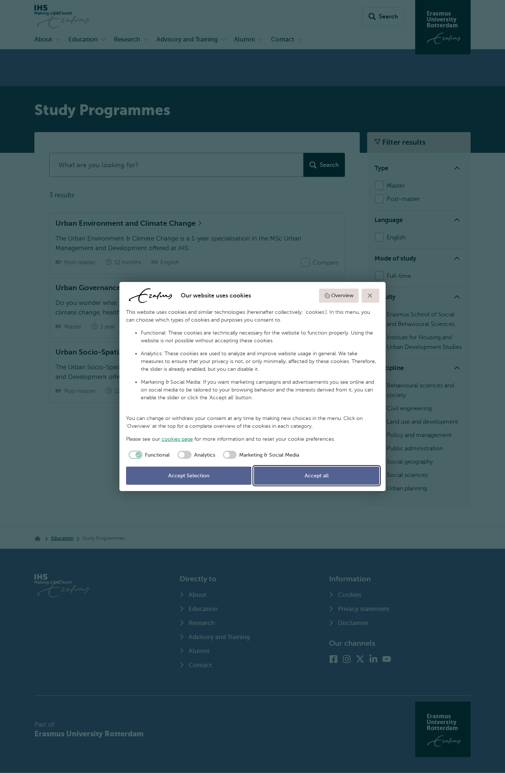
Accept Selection (188, 475)
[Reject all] (370, 296)
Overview (342, 295)
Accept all (317, 475)
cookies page (177, 439)
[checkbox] (148, 455)
